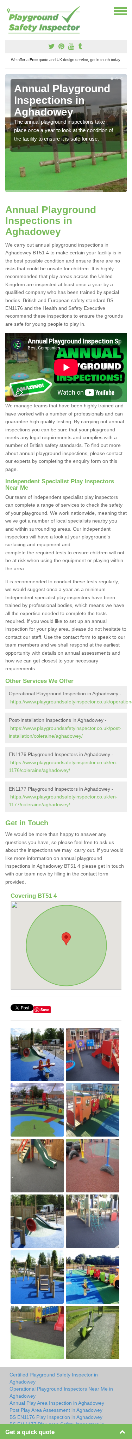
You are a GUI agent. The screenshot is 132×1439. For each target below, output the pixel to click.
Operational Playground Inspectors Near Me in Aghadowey (61, 1392)
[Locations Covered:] (8, 10)
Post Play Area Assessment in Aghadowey (56, 1410)
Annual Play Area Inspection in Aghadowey (57, 1403)
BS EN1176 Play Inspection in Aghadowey (56, 1417)
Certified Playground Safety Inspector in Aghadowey (54, 1378)
